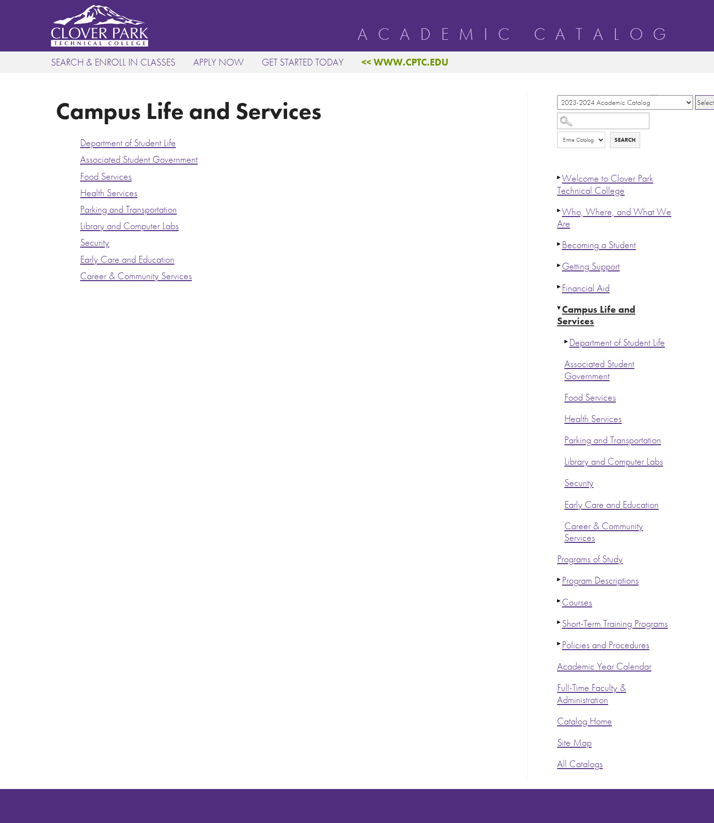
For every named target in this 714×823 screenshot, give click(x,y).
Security (579, 483)
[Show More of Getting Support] (559, 265)
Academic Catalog (516, 34)
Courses (577, 602)
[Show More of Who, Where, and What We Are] (559, 210)
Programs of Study (590, 559)
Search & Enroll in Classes (113, 62)
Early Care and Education (611, 505)
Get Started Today (302, 62)
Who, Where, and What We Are (614, 218)
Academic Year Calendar (604, 666)
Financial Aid (586, 288)
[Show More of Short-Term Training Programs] (559, 622)
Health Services (593, 419)
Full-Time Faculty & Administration (591, 693)
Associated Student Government (599, 370)
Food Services (590, 397)
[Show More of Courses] (559, 601)
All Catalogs (580, 764)
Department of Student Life (617, 342)
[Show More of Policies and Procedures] (559, 643)
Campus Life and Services (596, 315)
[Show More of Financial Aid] (559, 287)
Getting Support (591, 266)
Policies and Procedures (605, 645)
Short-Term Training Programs (615, 624)
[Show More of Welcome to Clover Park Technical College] (559, 177)
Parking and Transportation (612, 440)
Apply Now (218, 62)
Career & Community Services (603, 532)
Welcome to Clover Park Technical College (605, 184)
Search (625, 140)
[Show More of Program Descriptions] (559, 579)
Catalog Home (584, 721)
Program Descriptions (600, 580)
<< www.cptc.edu (404, 62)
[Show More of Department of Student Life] (566, 341)
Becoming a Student (599, 245)
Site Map (574, 743)
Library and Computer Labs (613, 461)
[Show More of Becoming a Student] (559, 243)
